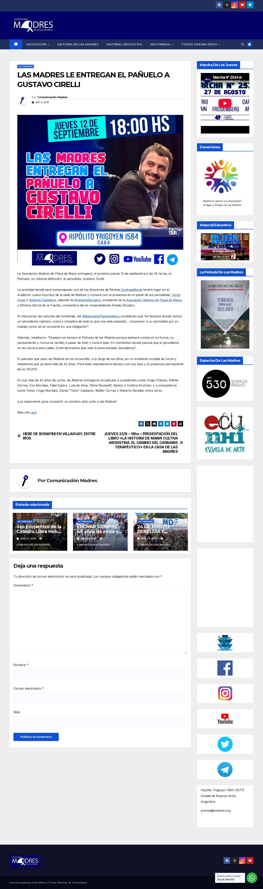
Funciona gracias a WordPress (29, 882)
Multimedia (161, 44)
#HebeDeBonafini (87, 300)
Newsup (62, 882)
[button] (242, 44)
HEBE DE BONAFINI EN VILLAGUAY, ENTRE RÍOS (59, 436)
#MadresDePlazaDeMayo (101, 316)
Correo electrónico (28, 688)
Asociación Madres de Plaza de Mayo (153, 300)
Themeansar (79, 882)
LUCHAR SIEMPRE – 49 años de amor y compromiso (99, 531)
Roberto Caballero (42, 300)
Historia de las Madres (77, 44)
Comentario (23, 585)
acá (33, 412)
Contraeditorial (131, 290)
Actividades (25, 66)
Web (16, 712)
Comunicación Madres (52, 97)
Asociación (36, 44)
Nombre (20, 665)
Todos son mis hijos (199, 44)
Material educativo (124, 44)
